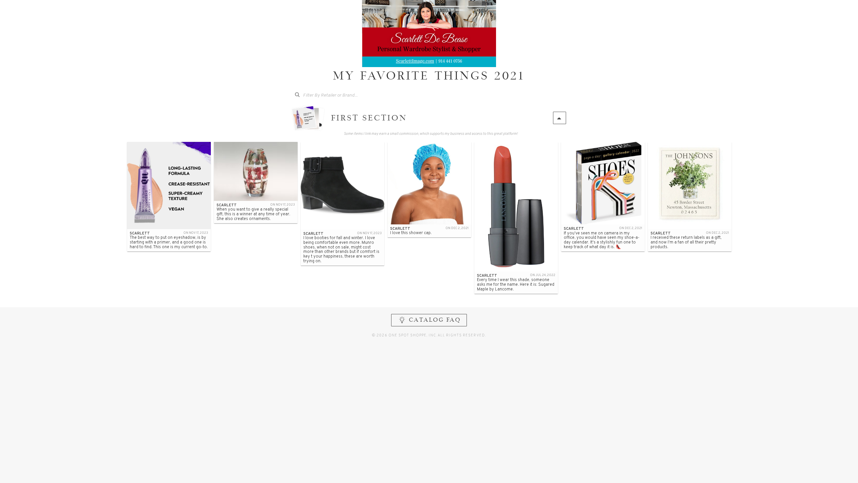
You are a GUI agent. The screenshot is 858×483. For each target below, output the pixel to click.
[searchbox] (341, 94)
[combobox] (336, 96)
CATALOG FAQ (435, 320)
